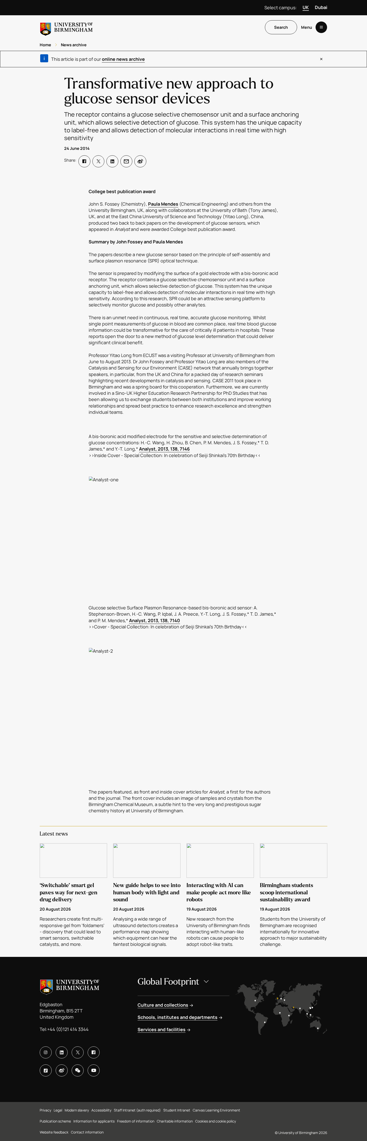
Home (45, 45)
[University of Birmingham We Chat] (78, 1070)
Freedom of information (135, 1121)
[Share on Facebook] (84, 161)
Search (281, 27)
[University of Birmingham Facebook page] (94, 1052)
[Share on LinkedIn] (112, 161)
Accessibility (101, 1110)
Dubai (321, 7)
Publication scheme (55, 1121)
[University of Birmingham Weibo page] (62, 1070)
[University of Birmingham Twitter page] (78, 1052)
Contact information (87, 1132)
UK (306, 7)
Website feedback (54, 1132)
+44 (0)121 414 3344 (68, 1029)
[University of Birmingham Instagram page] (46, 1052)
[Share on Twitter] (98, 161)
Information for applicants (94, 1121)
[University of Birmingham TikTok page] (46, 1070)
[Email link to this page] (126, 161)
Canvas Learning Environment (216, 1110)
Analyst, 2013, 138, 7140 (154, 620)
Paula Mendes (163, 204)
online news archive (123, 59)
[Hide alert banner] (321, 59)
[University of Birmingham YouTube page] (94, 1070)
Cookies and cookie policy (215, 1121)
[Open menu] (321, 27)
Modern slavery (77, 1110)
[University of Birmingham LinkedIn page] (62, 1052)
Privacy (45, 1110)
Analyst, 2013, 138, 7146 (164, 449)
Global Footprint (168, 982)
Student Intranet (176, 1110)
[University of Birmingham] (66, 27)
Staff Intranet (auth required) (137, 1110)
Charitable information (175, 1121)
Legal (58, 1110)
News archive (74, 45)
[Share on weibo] (140, 161)
